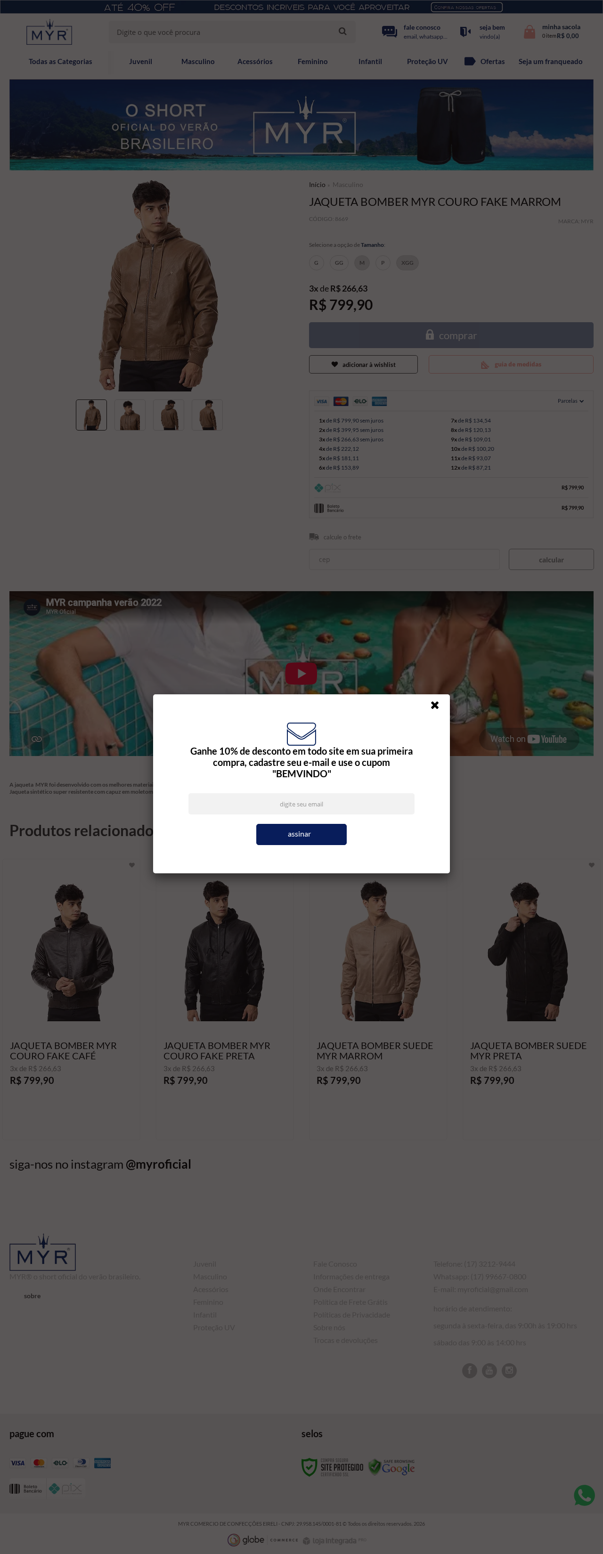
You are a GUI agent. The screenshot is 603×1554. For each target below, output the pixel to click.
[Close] (439, 707)
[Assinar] (301, 834)
